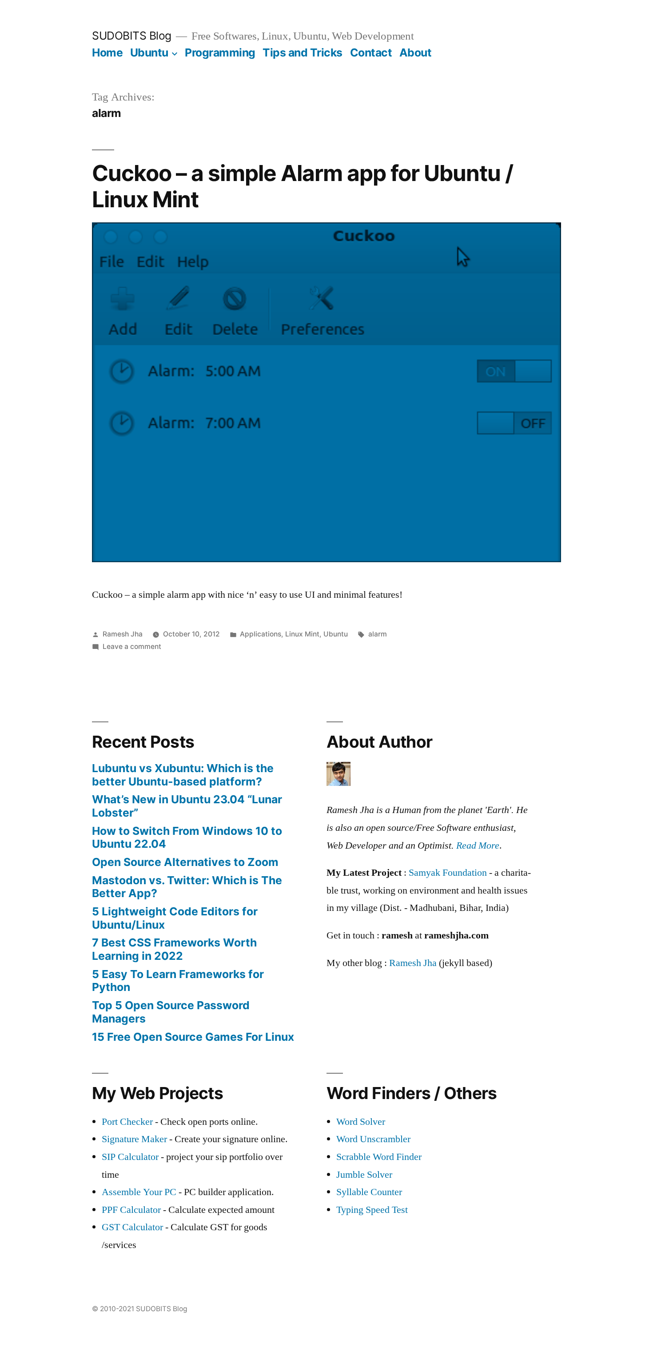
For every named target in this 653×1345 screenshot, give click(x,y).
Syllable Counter (369, 1192)
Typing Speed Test (372, 1210)
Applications (260, 634)
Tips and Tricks (302, 52)
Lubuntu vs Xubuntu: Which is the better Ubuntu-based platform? (183, 774)
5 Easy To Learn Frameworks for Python (178, 980)
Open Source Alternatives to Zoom (185, 862)
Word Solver (360, 1121)
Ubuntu (149, 52)
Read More (477, 845)
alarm (377, 634)
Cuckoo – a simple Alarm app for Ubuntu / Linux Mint (302, 186)
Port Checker (127, 1121)
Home (107, 52)
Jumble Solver (364, 1174)
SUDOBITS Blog (131, 35)
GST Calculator (132, 1227)
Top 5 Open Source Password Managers (171, 1012)
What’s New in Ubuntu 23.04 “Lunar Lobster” (187, 806)
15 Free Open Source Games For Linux (193, 1036)
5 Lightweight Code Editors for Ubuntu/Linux (175, 918)
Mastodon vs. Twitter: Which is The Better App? (187, 887)
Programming (220, 52)
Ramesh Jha (123, 634)
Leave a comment (132, 646)
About (415, 52)
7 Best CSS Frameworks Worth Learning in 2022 (174, 949)
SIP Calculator (130, 1157)
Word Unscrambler (373, 1139)
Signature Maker (134, 1139)
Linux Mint (302, 634)
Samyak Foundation (448, 872)
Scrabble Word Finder (379, 1157)
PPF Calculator (132, 1210)
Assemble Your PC (139, 1192)
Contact (371, 52)
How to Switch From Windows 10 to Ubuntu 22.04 (187, 837)
